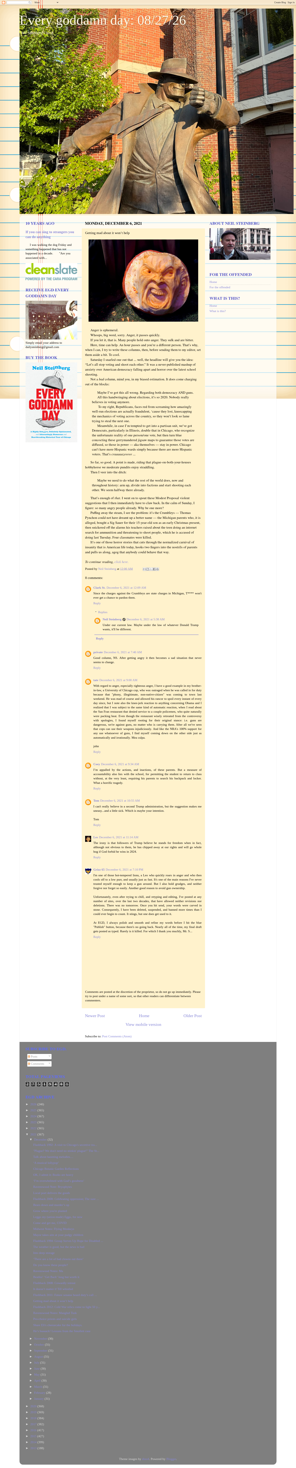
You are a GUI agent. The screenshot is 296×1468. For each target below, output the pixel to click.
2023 (33, 1122)
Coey (96, 764)
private (98, 652)
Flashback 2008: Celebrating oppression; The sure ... (66, 1199)
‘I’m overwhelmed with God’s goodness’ (58, 1180)
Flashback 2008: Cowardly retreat (54, 1283)
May (37, 1374)
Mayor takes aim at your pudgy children (58, 1235)
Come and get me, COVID (50, 1223)
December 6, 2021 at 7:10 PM (124, 869)
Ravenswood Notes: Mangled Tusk (55, 1313)
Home (144, 1015)
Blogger (171, 1459)
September (41, 1350)
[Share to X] (151, 569)
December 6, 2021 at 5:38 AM (146, 619)
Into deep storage (44, 1253)
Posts (33, 1056)
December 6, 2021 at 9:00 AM (118, 680)
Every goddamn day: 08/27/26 (103, 20)
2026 (33, 1104)
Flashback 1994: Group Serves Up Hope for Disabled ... (68, 1241)
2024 (33, 1116)
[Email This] (144, 569)
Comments (37, 1063)
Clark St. (99, 587)
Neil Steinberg (112, 619)
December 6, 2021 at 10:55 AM (120, 800)
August (39, 1356)
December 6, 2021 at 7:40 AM (123, 652)
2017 (33, 1424)
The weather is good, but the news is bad (58, 1247)
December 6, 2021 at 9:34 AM (120, 764)
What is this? (217, 311)
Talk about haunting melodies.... (53, 1157)
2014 (33, 1442)
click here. (121, 561)
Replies (102, 612)
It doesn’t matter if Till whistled (53, 1289)
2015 (33, 1436)
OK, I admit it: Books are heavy (53, 1174)
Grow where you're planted (50, 1211)
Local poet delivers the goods (51, 1193)
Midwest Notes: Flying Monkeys (53, 1229)
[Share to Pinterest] (157, 569)
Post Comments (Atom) (117, 1036)
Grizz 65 (99, 869)
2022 (33, 1128)
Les (95, 837)
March (38, 1386)
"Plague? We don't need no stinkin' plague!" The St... (66, 1151)
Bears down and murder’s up (51, 1205)
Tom (96, 800)
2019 (33, 1412)
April (37, 1380)
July (37, 1362)
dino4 (145, 1459)
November (41, 1338)
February (40, 1392)
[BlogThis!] (147, 569)
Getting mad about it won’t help (53, 1301)
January (39, 1398)
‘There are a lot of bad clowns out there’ (58, 1259)
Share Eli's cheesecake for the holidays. (57, 1325)
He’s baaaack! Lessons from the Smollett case (61, 1331)
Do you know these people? (50, 1265)
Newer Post (95, 1015)
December (41, 1139)
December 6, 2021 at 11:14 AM (118, 837)
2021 (33, 1134)
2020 (33, 1406)
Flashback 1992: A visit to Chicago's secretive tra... (65, 1145)
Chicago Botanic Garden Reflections (56, 1168)
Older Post (192, 1015)
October (39, 1344)
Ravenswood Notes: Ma (48, 1271)
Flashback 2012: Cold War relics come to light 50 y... (66, 1307)
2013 (33, 1448)
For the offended (219, 287)
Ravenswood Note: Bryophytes (52, 1186)
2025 (33, 1110)
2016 (33, 1430)
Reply (97, 603)
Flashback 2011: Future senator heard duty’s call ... (65, 1295)
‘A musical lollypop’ (46, 1163)
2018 (33, 1418)
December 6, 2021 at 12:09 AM (126, 587)
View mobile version (143, 1024)
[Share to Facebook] (154, 569)
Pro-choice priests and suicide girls (55, 1319)
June (37, 1368)
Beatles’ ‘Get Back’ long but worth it (56, 1277)
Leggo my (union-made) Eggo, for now (57, 1217)
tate (95, 680)
